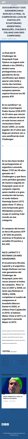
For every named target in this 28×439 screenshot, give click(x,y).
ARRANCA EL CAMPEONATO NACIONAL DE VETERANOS (5, 362)
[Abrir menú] (25, 2)
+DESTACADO (14, 5)
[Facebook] (3, 424)
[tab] (11, 409)
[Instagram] (8, 424)
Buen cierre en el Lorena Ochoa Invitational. (22, 361)
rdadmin (5, 38)
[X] (5, 424)
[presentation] (14, 386)
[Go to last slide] (4, 392)
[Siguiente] (24, 392)
